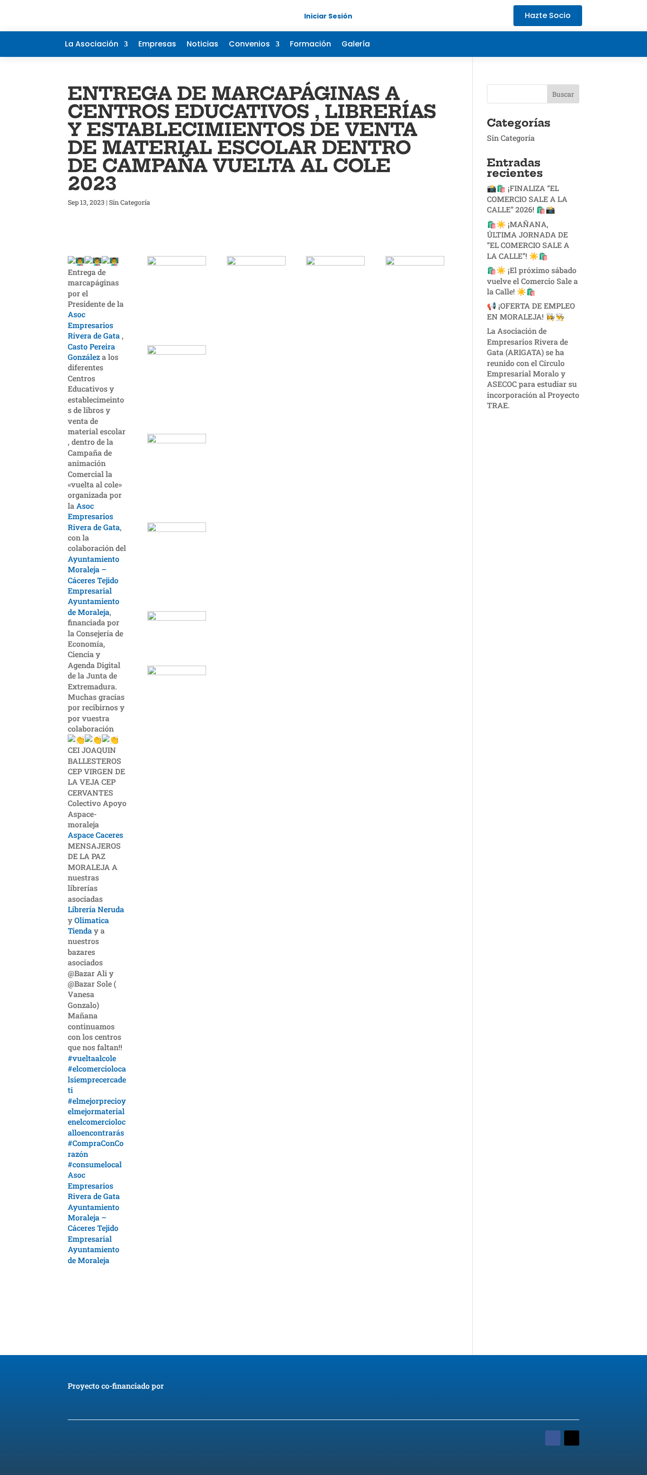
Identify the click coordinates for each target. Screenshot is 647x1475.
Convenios (249, 45)
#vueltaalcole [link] (92, 1058)
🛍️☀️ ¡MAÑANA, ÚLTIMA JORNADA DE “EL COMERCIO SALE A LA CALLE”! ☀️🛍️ (528, 240)
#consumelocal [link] (95, 1164)
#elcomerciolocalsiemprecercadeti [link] (97, 1079)
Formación (310, 45)
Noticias (202, 45)
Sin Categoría (129, 202)
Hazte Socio (548, 15)
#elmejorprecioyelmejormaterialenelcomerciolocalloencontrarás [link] (97, 1116)
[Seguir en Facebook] (517, 44)
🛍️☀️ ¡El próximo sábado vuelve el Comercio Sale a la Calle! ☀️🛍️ (532, 280)
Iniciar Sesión (328, 16)
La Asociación (91, 45)
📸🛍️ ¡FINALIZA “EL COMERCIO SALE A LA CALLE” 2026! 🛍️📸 (527, 198)
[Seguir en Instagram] (574, 44)
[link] (94, 324)
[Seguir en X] (536, 44)
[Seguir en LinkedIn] (555, 44)
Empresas (157, 45)
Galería (355, 45)
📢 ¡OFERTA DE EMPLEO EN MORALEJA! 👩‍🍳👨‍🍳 (531, 311)
